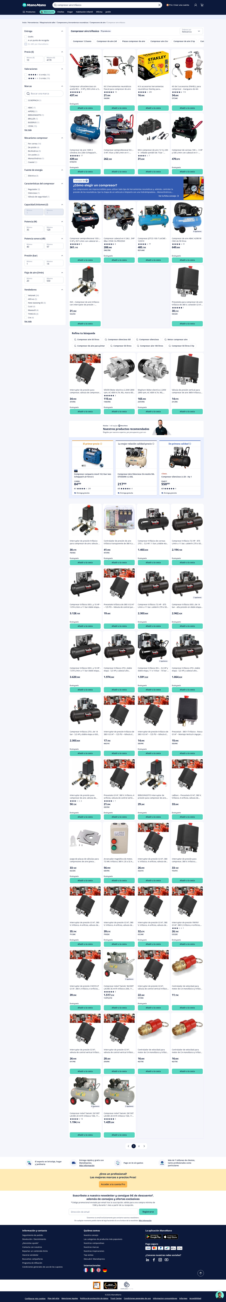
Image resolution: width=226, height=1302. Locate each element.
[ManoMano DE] (105, 1270)
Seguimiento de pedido (32, 1235)
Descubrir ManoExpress (94, 1259)
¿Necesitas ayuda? (30, 1243)
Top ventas (88, 1255)
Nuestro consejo (91, 1235)
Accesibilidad (195, 1298)
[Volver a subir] (201, 1273)
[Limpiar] (159, 5)
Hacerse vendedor (30, 1255)
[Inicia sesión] (196, 5)
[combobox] (191, 31)
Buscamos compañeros (32, 1259)
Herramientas (33, 22)
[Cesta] (202, 5)
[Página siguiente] (144, 1146)
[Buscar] (55, 5)
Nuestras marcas (91, 1247)
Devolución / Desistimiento (34, 1239)
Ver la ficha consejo (167, 196)
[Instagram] (160, 1260)
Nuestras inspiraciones (94, 1251)
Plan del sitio (53, 1298)
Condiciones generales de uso (137, 1298)
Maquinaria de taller (47, 22)
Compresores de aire (98, 22)
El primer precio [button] (91, 443)
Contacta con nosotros (32, 1247)
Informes (183, 1298)
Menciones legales (69, 1298)
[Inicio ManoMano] (35, 5)
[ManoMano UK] (98, 1270)
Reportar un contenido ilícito (35, 1251)
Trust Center (116, 1298)
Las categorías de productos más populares (103, 1239)
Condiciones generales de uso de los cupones (42, 1267)
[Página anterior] (128, 1146)
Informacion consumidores (165, 1298)
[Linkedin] (147, 1260)
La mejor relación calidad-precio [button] (135, 443)
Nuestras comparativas (94, 1243)
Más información (145, 1220)
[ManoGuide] (219, 1295)
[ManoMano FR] (86, 1270)
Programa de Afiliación (32, 1263)
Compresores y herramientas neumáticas (72, 22)
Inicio (24, 22)
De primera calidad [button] (179, 443)
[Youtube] (166, 1260)
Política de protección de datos (94, 1298)
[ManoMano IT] (92, 1270)
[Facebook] (154, 1260)
